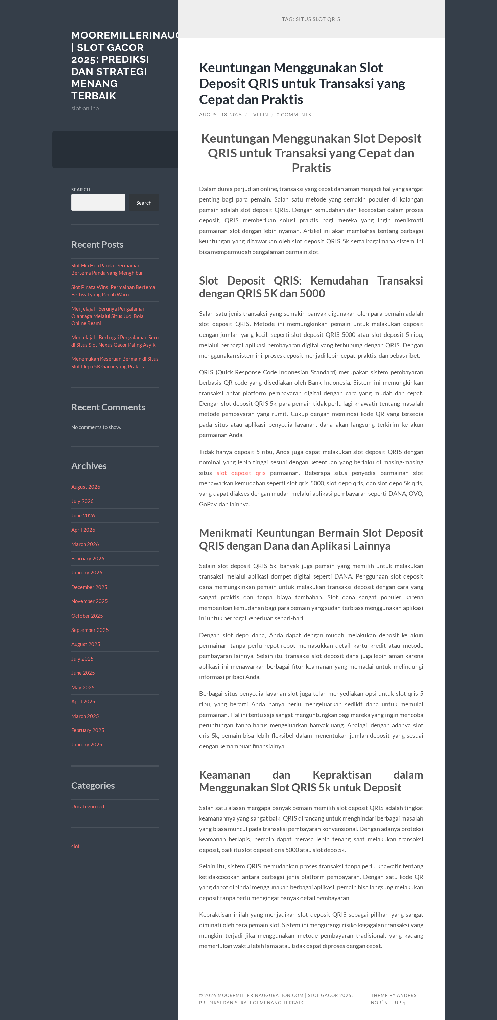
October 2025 (87, 616)
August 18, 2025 (220, 114)
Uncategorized (87, 806)
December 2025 (89, 587)
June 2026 (83, 515)
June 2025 (83, 673)
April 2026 (83, 530)
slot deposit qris (241, 472)
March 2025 (85, 716)
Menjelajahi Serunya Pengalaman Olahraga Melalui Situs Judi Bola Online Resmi (108, 315)
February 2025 (87, 730)
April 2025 (83, 701)
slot (75, 846)
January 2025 (86, 744)
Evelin (259, 114)
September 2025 (90, 630)
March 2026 (85, 544)
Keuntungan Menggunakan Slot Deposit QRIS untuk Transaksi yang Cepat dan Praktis (302, 83)
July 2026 (82, 501)
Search (81, 189)
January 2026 (86, 572)
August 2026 (85, 487)
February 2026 (87, 558)
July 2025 (82, 658)
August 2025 (85, 644)
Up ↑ (400, 1002)
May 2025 (83, 687)
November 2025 (89, 601)
